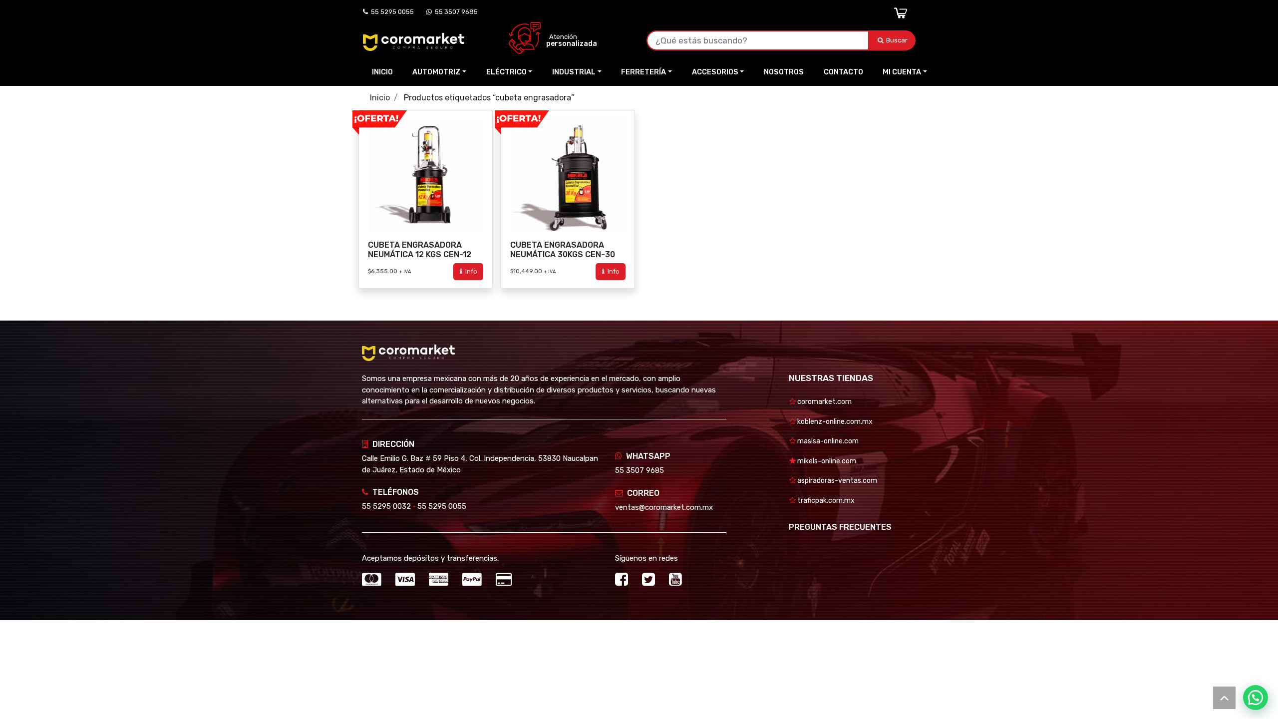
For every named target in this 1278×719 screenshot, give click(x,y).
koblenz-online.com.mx (834, 421)
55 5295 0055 (391, 11)
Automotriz (436, 71)
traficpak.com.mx (825, 500)
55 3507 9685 (455, 11)
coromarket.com (824, 401)
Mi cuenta (902, 71)
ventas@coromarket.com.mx (664, 507)
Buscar (897, 40)
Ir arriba (1224, 698)
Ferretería (643, 71)
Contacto (843, 71)
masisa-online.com (827, 441)
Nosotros (784, 71)
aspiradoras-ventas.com (836, 480)
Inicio (382, 71)
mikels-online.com (826, 461)
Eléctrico (506, 71)
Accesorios (715, 71)
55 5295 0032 (386, 506)
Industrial (574, 71)
